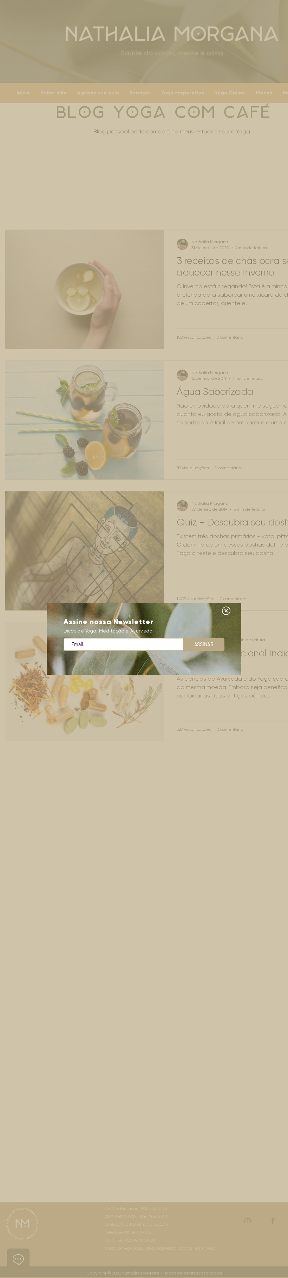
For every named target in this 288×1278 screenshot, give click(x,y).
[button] (226, 611)
